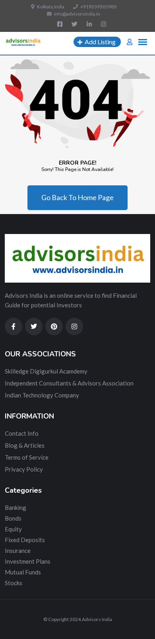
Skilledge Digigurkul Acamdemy (46, 371)
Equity (13, 529)
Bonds (13, 518)
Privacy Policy (24, 469)
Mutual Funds (23, 572)
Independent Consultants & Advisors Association (69, 383)
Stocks (13, 582)
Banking (15, 507)
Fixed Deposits (25, 539)
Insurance (18, 550)
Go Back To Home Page (77, 197)
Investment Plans (27, 561)
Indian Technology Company (42, 395)
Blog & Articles (25, 445)
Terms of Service (26, 457)
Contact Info (22, 433)
